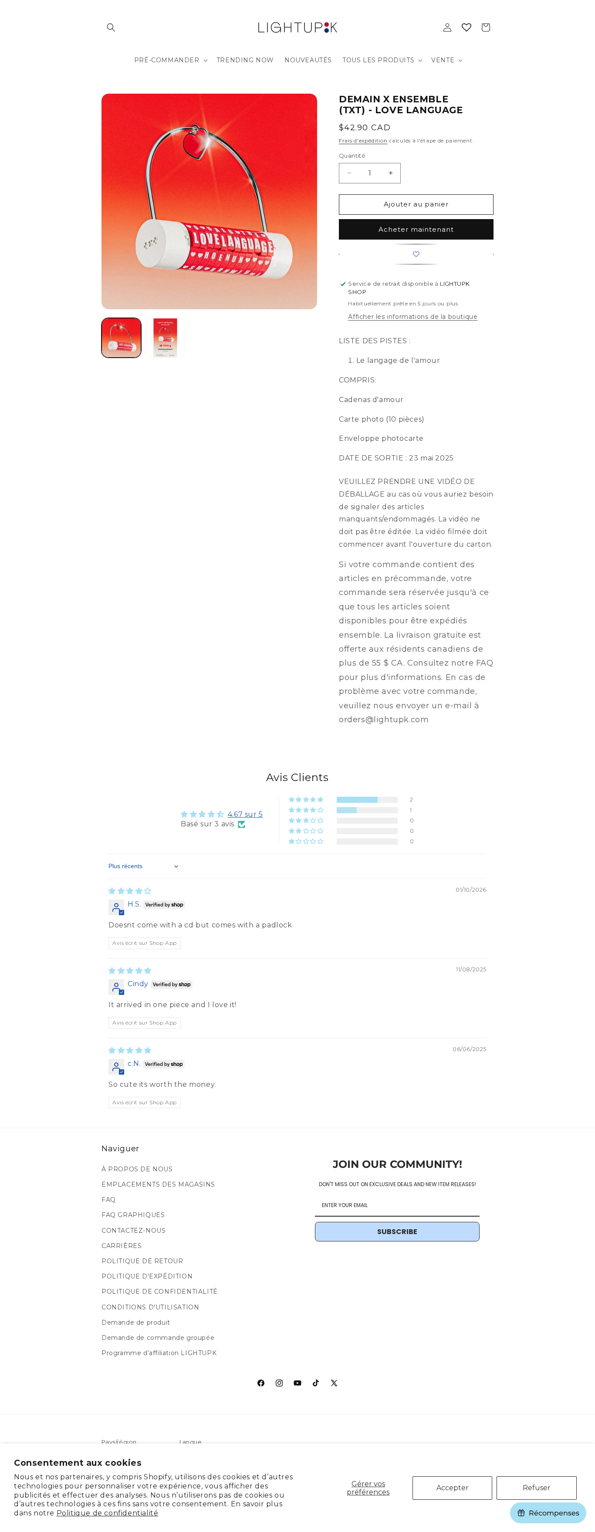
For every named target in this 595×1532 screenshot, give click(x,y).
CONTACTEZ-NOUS (133, 1230)
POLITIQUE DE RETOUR (142, 1261)
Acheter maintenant (416, 229)
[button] (111, 27)
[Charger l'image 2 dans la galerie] (165, 338)
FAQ (108, 1200)
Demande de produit (135, 1322)
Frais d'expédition (363, 140)
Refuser (537, 1488)
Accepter (452, 1488)
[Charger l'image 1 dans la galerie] (121, 338)
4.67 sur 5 (245, 814)
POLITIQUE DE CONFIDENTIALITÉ (159, 1291)
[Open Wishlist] (466, 27)
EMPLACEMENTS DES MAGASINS (158, 1184)
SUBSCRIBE (397, 1232)
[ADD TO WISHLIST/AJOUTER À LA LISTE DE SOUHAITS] (416, 254)
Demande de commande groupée (157, 1338)
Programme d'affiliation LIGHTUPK (158, 1353)
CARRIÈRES (121, 1246)
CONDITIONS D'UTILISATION (150, 1307)
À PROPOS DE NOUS (137, 1169)
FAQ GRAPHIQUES (133, 1215)
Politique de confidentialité (108, 1513)
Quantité (352, 155)
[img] (130, 891)
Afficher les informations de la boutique (412, 317)
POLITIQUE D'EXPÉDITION (147, 1276)
